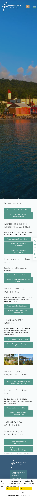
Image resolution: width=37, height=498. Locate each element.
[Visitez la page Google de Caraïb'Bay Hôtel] (34, 253)
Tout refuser (26, 488)
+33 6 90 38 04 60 (16, 478)
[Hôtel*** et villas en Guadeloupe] (11, 6)
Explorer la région (19, 453)
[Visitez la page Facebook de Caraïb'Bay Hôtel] (34, 250)
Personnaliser (19, 492)
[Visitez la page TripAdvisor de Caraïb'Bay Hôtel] (34, 257)
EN (27, 6)
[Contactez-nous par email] (34, 244)
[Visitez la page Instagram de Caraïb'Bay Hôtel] (34, 247)
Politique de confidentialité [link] (18, 495)
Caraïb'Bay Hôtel (7, 453)
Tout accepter (12, 488)
